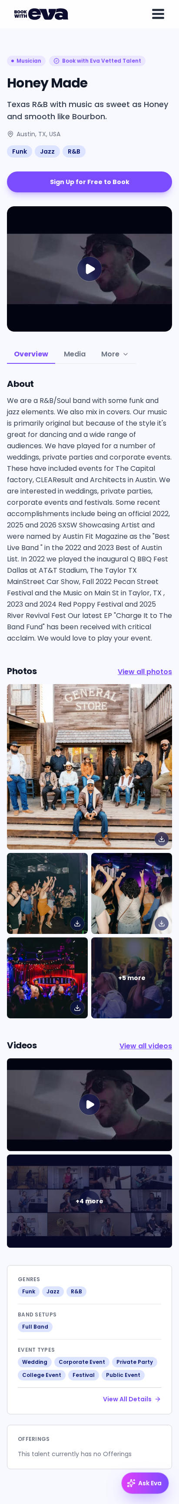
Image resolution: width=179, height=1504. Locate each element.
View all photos (145, 672)
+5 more (132, 978)
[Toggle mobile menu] (158, 13)
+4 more (89, 1201)
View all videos (145, 1046)
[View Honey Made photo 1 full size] (47, 893)
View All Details (127, 1399)
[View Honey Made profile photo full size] (89, 766)
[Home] (42, 14)
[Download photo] (162, 839)
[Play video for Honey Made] (89, 269)
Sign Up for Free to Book (89, 182)
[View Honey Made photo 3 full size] (47, 977)
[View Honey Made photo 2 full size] (131, 893)
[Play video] (89, 1105)
